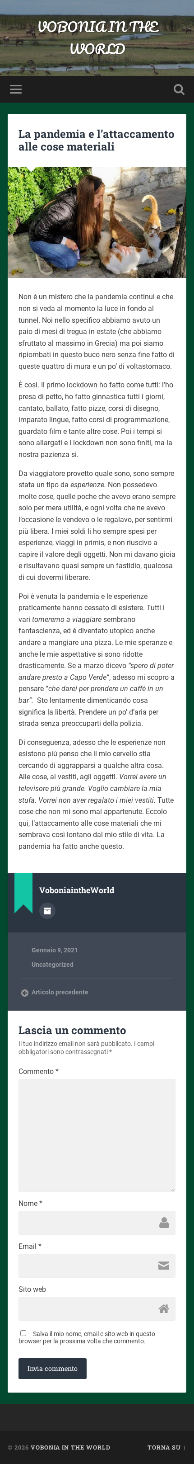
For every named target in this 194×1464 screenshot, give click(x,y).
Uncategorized (53, 964)
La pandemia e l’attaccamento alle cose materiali (96, 140)
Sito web (32, 1289)
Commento (38, 1071)
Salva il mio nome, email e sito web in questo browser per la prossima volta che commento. (86, 1337)
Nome (30, 1203)
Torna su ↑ (167, 1447)
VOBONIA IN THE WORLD (97, 38)
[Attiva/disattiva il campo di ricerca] (179, 89)
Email (30, 1246)
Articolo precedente (60, 992)
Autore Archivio (47, 911)
